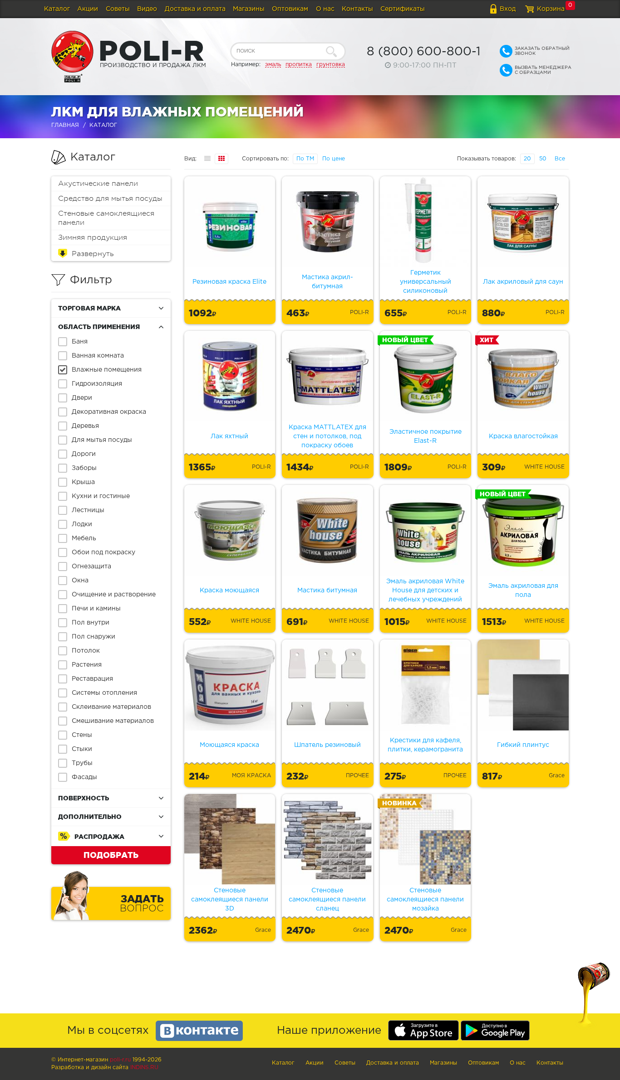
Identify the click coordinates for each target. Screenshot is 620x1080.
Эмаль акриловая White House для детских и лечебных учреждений (425, 590)
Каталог (57, 9)
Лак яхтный (229, 436)
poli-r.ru (120, 1059)
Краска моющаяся (229, 590)
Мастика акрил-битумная (327, 282)
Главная (65, 125)
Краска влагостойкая (523, 436)
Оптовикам (290, 9)
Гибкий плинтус (523, 745)
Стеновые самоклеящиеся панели (106, 218)
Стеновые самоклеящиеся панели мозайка (425, 899)
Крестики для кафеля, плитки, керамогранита (425, 745)
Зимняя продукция (92, 237)
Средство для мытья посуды (110, 198)
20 (527, 158)
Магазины (249, 9)
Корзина (551, 9)
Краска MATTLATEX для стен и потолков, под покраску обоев (327, 436)
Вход (508, 9)
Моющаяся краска (229, 745)
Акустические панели (98, 183)
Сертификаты (402, 9)
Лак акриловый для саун (523, 282)
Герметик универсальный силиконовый (425, 282)
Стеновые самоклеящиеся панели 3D (229, 899)
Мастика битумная (327, 590)
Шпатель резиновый (327, 745)
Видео (147, 9)
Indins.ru (144, 1067)
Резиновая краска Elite (229, 282)
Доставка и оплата (195, 9)
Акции (87, 9)
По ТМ (305, 158)
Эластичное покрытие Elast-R (425, 436)
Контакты (357, 9)
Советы (118, 9)
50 (542, 158)
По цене (333, 158)
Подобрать (111, 854)
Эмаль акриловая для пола (523, 590)
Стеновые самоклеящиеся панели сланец (327, 899)
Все (560, 158)
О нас (325, 9)
